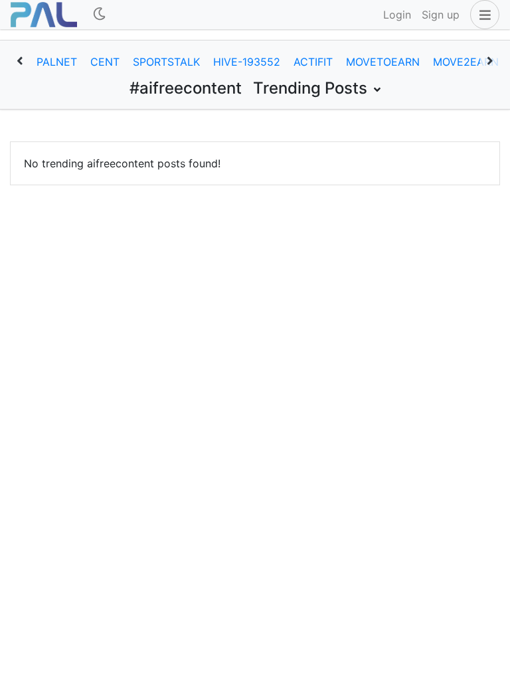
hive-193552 (246, 61)
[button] (482, 14)
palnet (57, 61)
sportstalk (166, 61)
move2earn (466, 61)
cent (105, 61)
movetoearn (383, 61)
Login (397, 14)
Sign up (441, 14)
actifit (313, 61)
